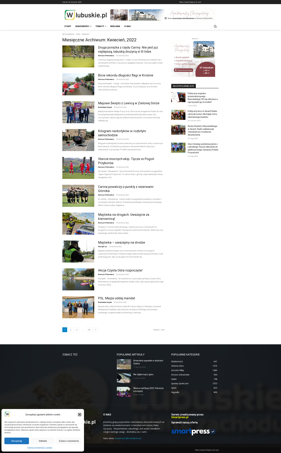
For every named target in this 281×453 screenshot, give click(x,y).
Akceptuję (16, 441)
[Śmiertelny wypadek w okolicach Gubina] (124, 364)
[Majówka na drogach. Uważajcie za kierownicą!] (78, 224)
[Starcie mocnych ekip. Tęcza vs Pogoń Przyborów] (78, 168)
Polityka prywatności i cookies (39, 447)
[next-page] (95, 329)
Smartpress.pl (179, 417)
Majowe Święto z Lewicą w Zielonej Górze (128, 103)
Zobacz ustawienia (69, 441)
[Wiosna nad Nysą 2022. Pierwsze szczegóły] (124, 392)
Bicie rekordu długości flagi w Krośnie (125, 75)
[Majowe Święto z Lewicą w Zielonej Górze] (78, 112)
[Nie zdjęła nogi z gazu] (124, 378)
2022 (78, 34)
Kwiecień (85, 34)
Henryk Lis (102, 246)
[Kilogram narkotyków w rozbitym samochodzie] (78, 140)
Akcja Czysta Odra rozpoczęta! (120, 270)
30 (89, 329)
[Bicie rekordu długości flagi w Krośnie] (78, 84)
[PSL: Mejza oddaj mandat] (78, 307)
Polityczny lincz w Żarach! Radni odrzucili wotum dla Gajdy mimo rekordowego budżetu (202, 114)
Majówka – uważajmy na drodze (121, 242)
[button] (79, 414)
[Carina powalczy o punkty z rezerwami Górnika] (78, 196)
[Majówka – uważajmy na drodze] (78, 252)
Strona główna (68, 34)
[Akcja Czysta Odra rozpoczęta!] (78, 279)
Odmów (43, 441)
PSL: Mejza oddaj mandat (116, 298)
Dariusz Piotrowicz (106, 55)
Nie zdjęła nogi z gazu (143, 374)
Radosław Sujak (105, 107)
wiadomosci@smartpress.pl (128, 438)
